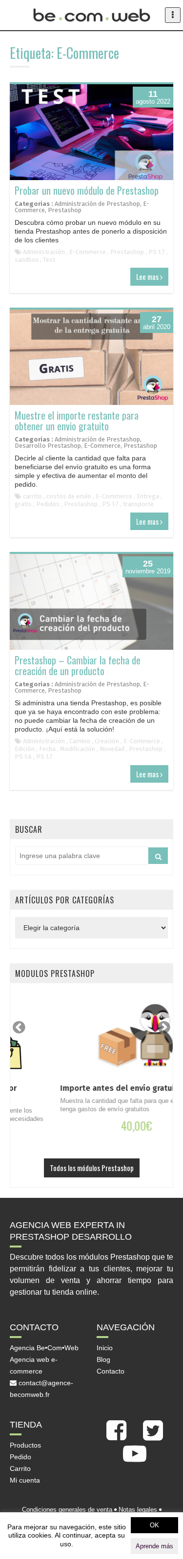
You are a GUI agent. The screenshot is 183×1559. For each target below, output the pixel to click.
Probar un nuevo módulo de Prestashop (87, 190)
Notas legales (138, 1509)
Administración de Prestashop (97, 203)
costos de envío (68, 496)
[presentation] (19, 1027)
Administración (44, 252)
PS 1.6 (23, 756)
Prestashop (64, 210)
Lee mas (148, 276)
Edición (25, 748)
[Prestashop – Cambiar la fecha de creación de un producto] (91, 602)
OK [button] (154, 1525)
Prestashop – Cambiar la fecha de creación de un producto (78, 665)
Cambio (79, 741)
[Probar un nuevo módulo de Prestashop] (91, 132)
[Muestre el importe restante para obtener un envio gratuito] (91, 357)
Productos (25, 1445)
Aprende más (154, 1546)
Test (49, 259)
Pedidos (48, 504)
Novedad (112, 748)
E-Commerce (87, 252)
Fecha (47, 748)
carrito (32, 496)
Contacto (110, 1371)
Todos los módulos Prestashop (92, 1167)
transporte (138, 504)
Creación (107, 741)
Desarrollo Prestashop (48, 445)
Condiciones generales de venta (67, 1509)
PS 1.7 (156, 252)
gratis (23, 504)
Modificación (77, 748)
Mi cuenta (25, 1480)
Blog (103, 1359)
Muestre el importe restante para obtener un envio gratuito (77, 420)
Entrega (148, 496)
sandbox (27, 259)
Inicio (105, 1348)
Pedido (20, 1457)
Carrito (20, 1468)
